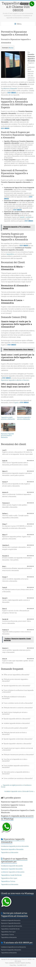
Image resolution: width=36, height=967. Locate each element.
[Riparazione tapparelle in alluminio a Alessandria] (24, 410)
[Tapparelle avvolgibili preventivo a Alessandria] (8, 410)
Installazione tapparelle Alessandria (12, 866)
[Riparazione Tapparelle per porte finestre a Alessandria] (8, 427)
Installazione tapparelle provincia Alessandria (15, 846)
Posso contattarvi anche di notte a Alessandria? (18, 703)
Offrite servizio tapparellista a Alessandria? (16, 675)
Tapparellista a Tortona (8, 881)
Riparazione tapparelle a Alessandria (12, 849)
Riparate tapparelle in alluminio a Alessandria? (17, 743)
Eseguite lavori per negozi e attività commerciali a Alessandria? (17, 749)
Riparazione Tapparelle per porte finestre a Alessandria (7, 435)
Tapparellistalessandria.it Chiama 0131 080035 (18, 6)
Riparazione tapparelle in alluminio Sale (17, 802)
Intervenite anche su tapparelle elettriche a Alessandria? (15, 773)
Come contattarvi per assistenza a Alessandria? (18, 778)
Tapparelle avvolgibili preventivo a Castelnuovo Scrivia (16, 786)
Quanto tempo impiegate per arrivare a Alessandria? (14, 713)
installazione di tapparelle (9, 88)
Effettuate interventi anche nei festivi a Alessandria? (14, 733)
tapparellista (10, 254)
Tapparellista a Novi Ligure (9, 878)
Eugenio (16, 402)
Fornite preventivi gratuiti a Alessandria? (15, 728)
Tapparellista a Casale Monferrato (11, 875)
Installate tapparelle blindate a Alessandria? (16, 723)
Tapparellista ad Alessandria (9, 852)
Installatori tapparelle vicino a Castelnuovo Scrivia (13, 806)
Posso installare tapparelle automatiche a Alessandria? (15, 766)
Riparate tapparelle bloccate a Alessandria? (16, 686)
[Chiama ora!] (31, 3)
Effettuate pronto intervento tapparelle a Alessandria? (15, 680)
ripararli (22, 217)
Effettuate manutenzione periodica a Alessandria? (18, 754)
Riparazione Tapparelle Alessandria (11, 869)
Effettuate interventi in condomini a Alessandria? (18, 708)
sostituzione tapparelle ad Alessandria (12, 872)
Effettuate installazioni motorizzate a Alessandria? (14, 697)
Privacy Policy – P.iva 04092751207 (18, 965)
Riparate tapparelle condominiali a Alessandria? (18, 739)
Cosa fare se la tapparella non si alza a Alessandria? (14, 760)
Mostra (11, 48)
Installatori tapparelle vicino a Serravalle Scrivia (19, 791)
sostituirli (28, 217)
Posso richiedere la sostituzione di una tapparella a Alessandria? (17, 691)
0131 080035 (12, 93)
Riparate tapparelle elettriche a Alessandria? (16, 719)
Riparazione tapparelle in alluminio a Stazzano (15, 380)
